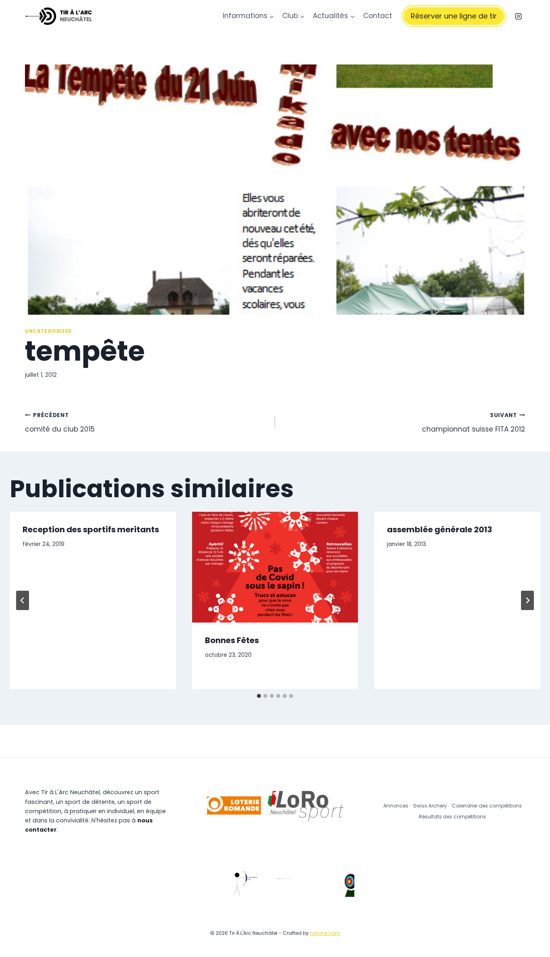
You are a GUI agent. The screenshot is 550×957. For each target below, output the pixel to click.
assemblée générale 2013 (439, 529)
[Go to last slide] (22, 600)
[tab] (259, 696)
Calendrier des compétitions (487, 805)
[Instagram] (518, 16)
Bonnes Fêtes (232, 640)
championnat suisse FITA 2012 (473, 422)
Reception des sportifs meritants (91, 529)
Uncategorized (48, 331)
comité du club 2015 (60, 422)
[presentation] (275, 567)
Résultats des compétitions (452, 816)
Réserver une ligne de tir (454, 16)
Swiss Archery (430, 805)
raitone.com (325, 933)
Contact (377, 16)
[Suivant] (527, 600)
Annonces (395, 805)
